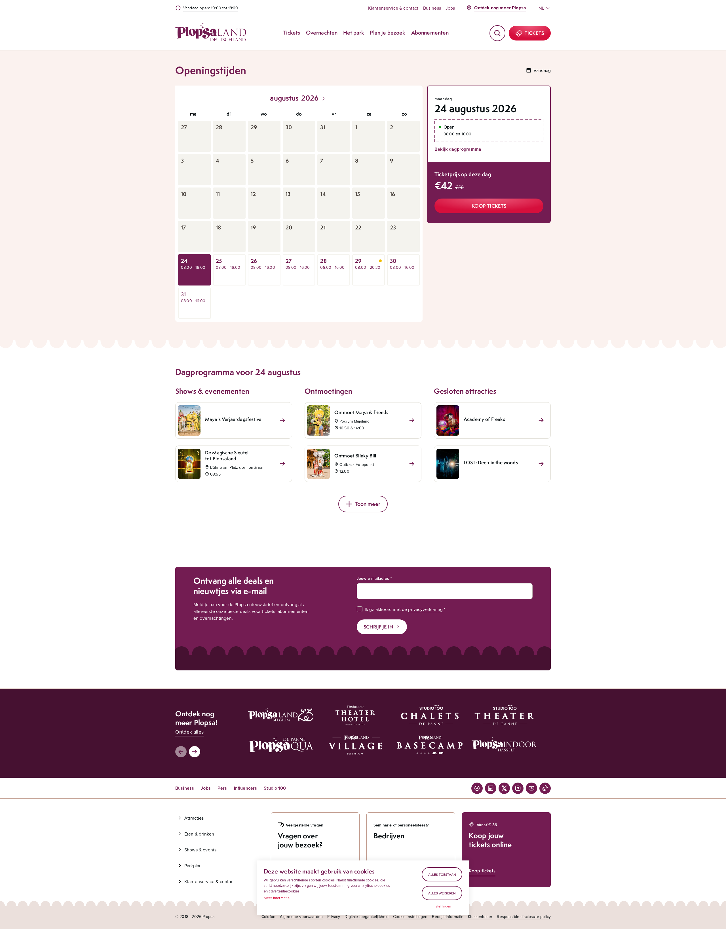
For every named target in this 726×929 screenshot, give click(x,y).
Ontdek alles (189, 731)
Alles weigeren (442, 893)
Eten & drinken (199, 834)
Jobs (450, 8)
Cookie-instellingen (410, 916)
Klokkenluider (480, 916)
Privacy (333, 916)
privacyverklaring (425, 609)
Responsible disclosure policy (524, 916)
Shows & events (200, 850)
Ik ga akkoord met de (404, 609)
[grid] (299, 213)
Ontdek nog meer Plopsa (500, 8)
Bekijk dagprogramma (457, 149)
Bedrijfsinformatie (447, 916)
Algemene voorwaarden (301, 916)
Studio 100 (275, 788)
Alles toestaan (442, 874)
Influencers (245, 788)
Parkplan (193, 865)
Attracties (194, 818)
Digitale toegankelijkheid (367, 916)
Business (432, 8)
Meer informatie (277, 897)
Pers (222, 788)
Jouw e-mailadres (373, 578)
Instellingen (442, 906)
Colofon (268, 916)
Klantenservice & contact (393, 8)
